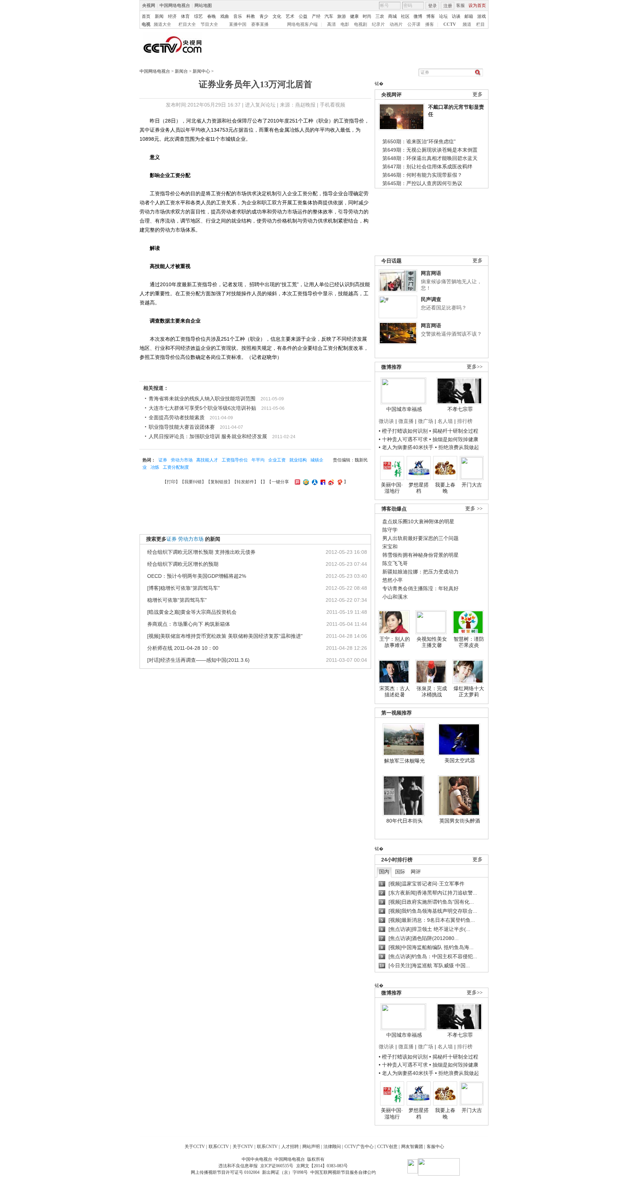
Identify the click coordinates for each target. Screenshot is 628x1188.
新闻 (159, 16)
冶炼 (154, 467)
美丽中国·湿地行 (392, 488)
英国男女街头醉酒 (459, 821)
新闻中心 (201, 71)
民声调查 (431, 299)
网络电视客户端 (302, 24)
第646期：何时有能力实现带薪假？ (422, 175)
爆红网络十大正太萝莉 (469, 691)
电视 (146, 24)
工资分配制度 (176, 467)
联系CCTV (219, 1146)
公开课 (413, 24)
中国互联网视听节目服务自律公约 (343, 1172)
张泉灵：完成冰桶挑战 (431, 691)
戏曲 (224, 16)
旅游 (341, 16)
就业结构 (298, 460)
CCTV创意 (387, 1146)
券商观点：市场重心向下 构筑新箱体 (188, 624)
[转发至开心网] (296, 481)
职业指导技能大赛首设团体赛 (182, 427)
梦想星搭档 (418, 488)
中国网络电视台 (175, 5)
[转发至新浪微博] (330, 481)
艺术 (290, 16)
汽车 (329, 16)
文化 (277, 16)
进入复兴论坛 (260, 105)
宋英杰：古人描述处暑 (394, 691)
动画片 (396, 24)
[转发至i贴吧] (322, 481)
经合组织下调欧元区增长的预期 (182, 564)
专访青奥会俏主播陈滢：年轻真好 (420, 588)
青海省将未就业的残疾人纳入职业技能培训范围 (202, 398)
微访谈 (386, 421)
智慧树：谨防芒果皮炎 (469, 642)
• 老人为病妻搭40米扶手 (406, 447)
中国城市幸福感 (404, 409)
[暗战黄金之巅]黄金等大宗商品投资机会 (192, 612)
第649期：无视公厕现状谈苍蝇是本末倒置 (430, 150)
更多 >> (474, 508)
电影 (345, 24)
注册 (447, 5)
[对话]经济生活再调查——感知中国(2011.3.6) (198, 660)
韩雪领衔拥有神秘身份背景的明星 (420, 555)
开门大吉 (472, 485)
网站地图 (203, 5)
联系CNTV (267, 1146)
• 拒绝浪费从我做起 (457, 447)
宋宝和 (390, 546)
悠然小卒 (392, 580)
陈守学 (390, 530)
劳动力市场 (182, 460)
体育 (185, 16)
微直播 (406, 421)
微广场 (425, 421)
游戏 (481, 16)
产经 (316, 16)
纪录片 (378, 24)
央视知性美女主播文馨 (431, 642)
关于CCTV (195, 1146)
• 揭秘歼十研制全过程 (453, 431)
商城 (392, 16)
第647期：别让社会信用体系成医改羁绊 (427, 166)
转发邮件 (245, 481)
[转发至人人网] (314, 481)
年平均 (258, 460)
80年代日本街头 (404, 821)
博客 (430, 16)
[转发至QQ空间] (305, 481)
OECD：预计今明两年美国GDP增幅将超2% (196, 576)
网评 (416, 872)
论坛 (443, 16)
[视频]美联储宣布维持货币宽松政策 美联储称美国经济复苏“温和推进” (225, 636)
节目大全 (209, 24)
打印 (171, 481)
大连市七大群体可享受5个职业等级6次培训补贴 (202, 408)
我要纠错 (193, 481)
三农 (379, 16)
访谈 (456, 16)
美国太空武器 (459, 760)
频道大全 (162, 24)
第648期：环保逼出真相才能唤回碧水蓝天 (430, 158)
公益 (303, 16)
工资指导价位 (235, 460)
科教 (250, 16)
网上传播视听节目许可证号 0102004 (225, 1172)
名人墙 (445, 421)
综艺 (198, 16)
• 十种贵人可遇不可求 (404, 439)
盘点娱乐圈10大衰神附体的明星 (418, 521)
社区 (405, 16)
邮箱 (468, 16)
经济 (172, 16)
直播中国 (237, 24)
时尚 (367, 16)
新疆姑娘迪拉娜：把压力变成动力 (420, 572)
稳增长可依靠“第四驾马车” (177, 600)
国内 (384, 872)
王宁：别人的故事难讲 (394, 642)
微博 (418, 16)
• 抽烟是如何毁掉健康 (453, 439)
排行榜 (464, 421)
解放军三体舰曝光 (404, 761)
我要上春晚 (445, 488)
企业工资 (277, 460)
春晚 (211, 16)
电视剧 (360, 24)
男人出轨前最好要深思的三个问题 (420, 538)
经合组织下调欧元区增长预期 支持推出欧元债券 (201, 552)
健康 (354, 16)
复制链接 (219, 481)
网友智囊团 (412, 1146)
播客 (429, 24)
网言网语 (431, 273)
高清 (331, 24)
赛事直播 (260, 24)
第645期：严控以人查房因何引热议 (422, 183)
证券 (162, 460)
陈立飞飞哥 (395, 563)
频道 (467, 24)
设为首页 (477, 5)
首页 (146, 16)
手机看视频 (332, 105)
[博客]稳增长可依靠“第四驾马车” (183, 588)
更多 (477, 94)
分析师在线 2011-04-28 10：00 (182, 648)
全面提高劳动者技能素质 (177, 417)
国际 (400, 872)
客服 (460, 5)
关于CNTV (243, 1146)
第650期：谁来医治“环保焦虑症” (419, 141)
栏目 (480, 24)
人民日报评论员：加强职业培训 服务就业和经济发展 (208, 436)
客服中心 (435, 1146)
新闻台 (181, 71)
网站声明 (311, 1146)
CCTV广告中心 (359, 1146)
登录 (432, 5)
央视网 (148, 5)
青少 (263, 16)
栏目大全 (187, 24)
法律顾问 (332, 1146)
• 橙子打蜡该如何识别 (403, 431)
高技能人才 (207, 460)
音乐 (237, 16)
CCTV (449, 24)
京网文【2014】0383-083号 (322, 1165)
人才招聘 (290, 1146)
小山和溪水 (395, 597)
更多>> (475, 366)
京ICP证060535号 (276, 1165)
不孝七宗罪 (460, 409)
